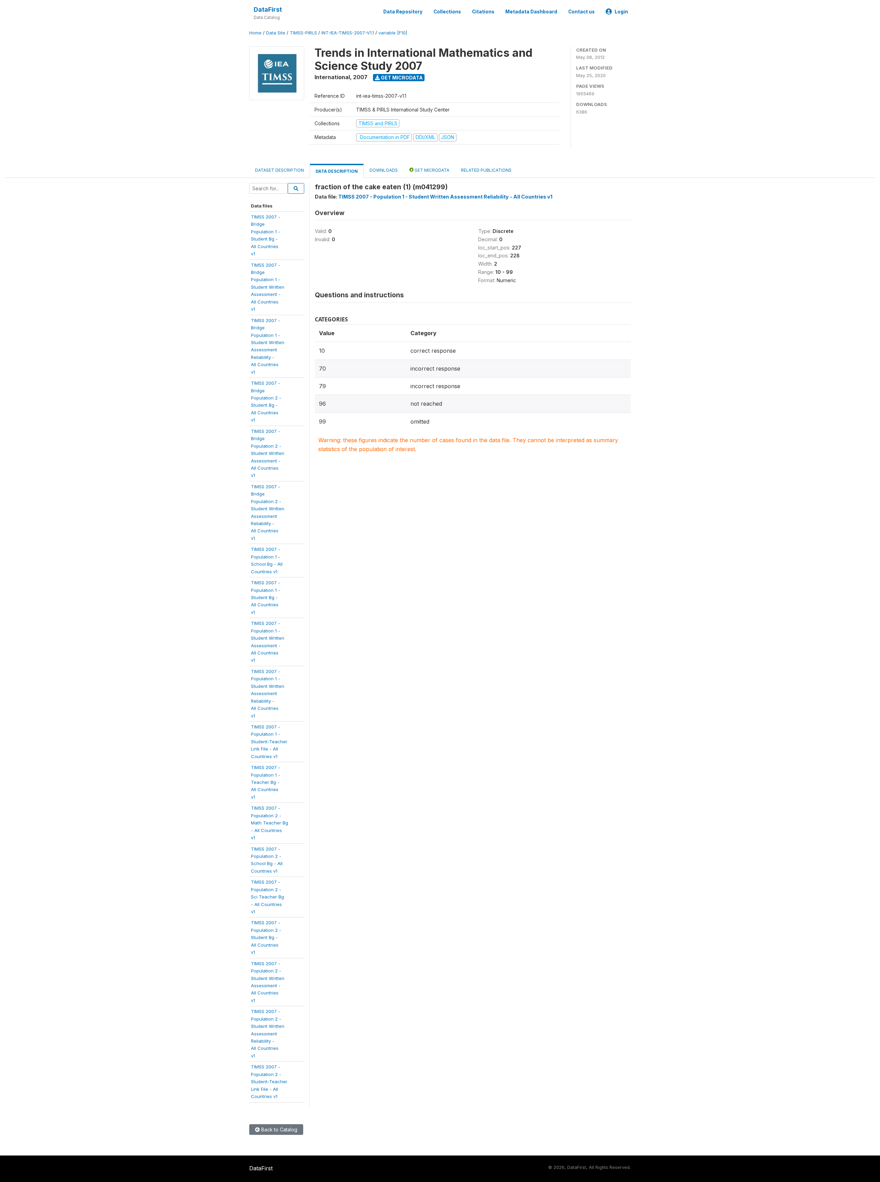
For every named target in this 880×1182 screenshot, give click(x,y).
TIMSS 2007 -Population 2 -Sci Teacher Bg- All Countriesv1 (267, 896)
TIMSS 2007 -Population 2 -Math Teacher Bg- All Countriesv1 (269, 822)
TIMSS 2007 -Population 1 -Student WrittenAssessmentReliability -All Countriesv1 (267, 693)
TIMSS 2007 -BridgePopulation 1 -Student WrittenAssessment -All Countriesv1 (267, 287)
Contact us (581, 11)
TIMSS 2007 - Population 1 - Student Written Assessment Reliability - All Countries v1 (445, 197)
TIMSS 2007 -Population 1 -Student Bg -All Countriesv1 (265, 597)
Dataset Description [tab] (279, 170)
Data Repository (402, 11)
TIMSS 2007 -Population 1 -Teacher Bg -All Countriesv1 (265, 782)
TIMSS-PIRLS (303, 32)
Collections (447, 11)
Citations (483, 11)
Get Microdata (401, 78)
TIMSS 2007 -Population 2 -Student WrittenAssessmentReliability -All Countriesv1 (267, 1033)
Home (255, 32)
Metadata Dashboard (531, 11)
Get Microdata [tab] (431, 170)
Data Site (275, 32)
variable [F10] (392, 32)
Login (621, 11)
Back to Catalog (278, 1129)
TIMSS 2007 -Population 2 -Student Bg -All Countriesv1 (266, 937)
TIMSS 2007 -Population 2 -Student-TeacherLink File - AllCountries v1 (269, 1081)
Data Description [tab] (337, 171)
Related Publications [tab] (486, 170)
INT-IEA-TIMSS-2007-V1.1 (347, 32)
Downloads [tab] (384, 170)
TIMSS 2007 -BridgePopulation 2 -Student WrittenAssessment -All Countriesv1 (267, 453)
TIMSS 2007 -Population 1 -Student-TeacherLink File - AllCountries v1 (269, 741)
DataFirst (268, 9)
